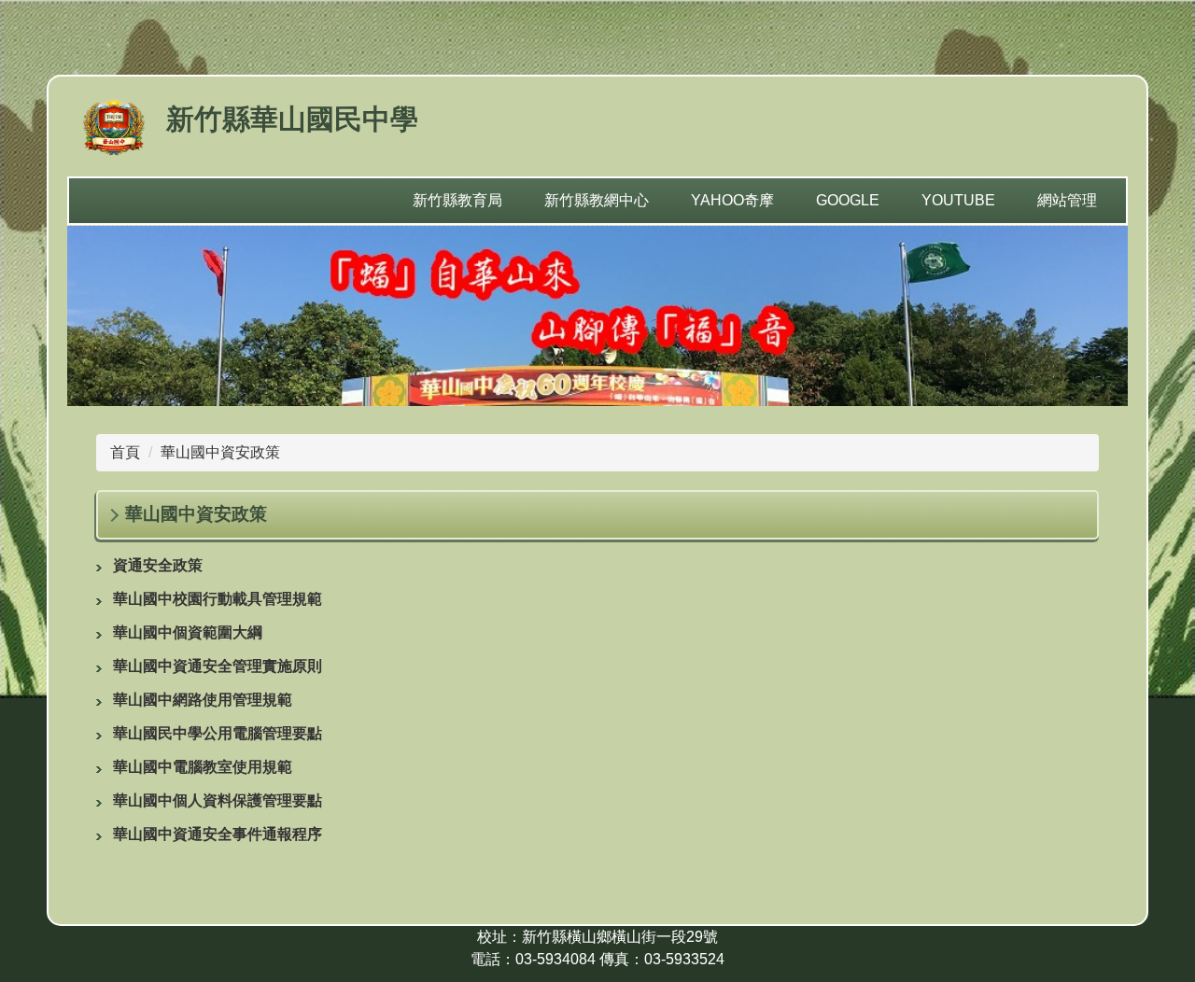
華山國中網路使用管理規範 (202, 700)
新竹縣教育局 (457, 200)
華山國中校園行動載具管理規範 (217, 599)
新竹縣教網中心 (596, 200)
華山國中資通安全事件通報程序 (217, 834)
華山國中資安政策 (220, 452)
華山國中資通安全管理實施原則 (217, 666)
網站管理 (1067, 200)
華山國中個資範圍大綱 (187, 632)
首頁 (125, 452)
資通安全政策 (158, 565)
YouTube (958, 200)
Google (847, 200)
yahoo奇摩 (732, 200)
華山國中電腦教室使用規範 (202, 767)
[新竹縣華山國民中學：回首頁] (114, 128)
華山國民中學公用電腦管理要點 (217, 733)
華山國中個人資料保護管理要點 (217, 800)
